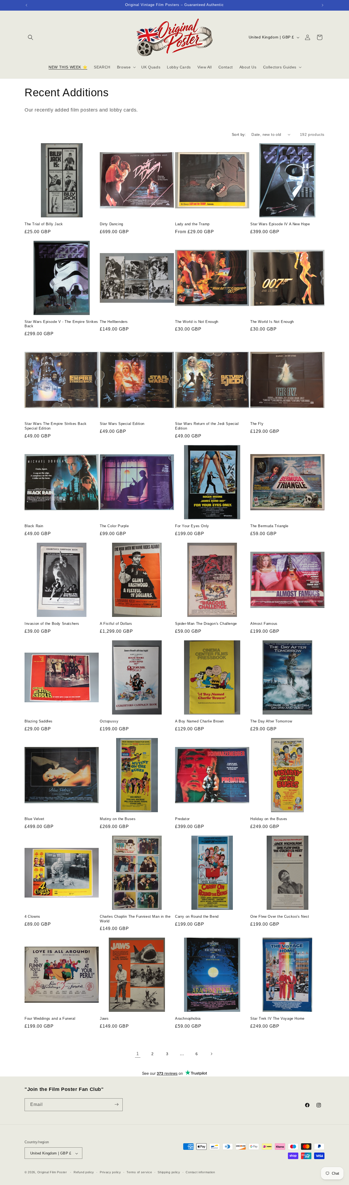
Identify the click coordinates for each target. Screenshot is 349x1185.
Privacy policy (110, 1172)
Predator (182, 819)
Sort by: (239, 134)
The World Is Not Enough (272, 322)
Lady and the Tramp (192, 224)
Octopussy (109, 721)
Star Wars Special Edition (122, 424)
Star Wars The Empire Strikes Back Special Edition (56, 426)
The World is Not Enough (196, 322)
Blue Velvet (34, 819)
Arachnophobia (188, 1018)
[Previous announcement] (26, 5)
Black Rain (34, 526)
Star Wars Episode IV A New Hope (280, 224)
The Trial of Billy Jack (44, 224)
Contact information (200, 1172)
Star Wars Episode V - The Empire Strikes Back (61, 324)
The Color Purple (114, 526)
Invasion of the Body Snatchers (52, 624)
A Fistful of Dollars (116, 624)
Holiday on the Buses (268, 819)
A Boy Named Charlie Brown (199, 721)
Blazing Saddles (39, 721)
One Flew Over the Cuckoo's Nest (279, 916)
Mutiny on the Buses (118, 819)
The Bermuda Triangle (269, 526)
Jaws (104, 1018)
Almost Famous (264, 624)
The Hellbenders (114, 322)
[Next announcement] (323, 5)
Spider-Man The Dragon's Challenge (206, 624)
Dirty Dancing (111, 224)
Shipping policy (169, 1172)
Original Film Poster (52, 1172)
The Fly (256, 424)
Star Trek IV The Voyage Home (277, 1018)
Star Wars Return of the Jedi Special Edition (207, 426)
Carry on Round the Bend (197, 916)
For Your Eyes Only (192, 526)
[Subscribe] (116, 1104)
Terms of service (139, 1172)
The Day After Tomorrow (271, 721)
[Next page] (211, 1054)
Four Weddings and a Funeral (50, 1018)
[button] (31, 37)
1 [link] (137, 1053)
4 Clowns (32, 916)
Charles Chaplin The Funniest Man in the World (135, 918)
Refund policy (84, 1172)
